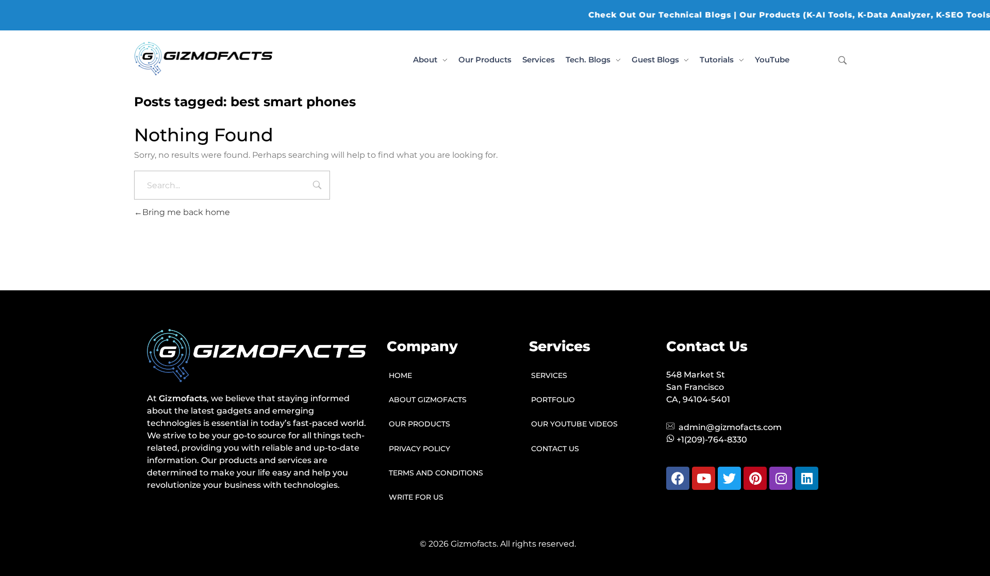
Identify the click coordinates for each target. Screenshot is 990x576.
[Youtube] (703, 478)
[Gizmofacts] (203, 58)
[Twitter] (729, 478)
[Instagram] (781, 478)
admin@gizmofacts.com (730, 427)
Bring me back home (186, 212)
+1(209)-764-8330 (711, 440)
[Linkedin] (806, 478)
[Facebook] (677, 478)
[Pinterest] (755, 478)
